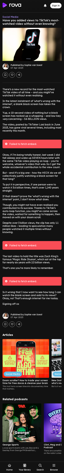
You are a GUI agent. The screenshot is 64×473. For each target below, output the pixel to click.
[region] (32, 364)
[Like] (12, 75)
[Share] (19, 75)
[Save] (5, 75)
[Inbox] (45, 5)
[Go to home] (11, 6)
